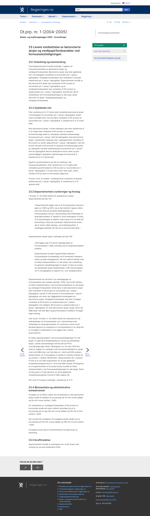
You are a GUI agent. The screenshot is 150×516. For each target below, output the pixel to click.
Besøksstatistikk (65, 504)
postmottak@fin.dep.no (109, 492)
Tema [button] (23, 16)
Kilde (118, 22)
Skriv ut (127, 22)
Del (110, 22)
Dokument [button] (37, 16)
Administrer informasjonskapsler (71, 494)
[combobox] (98, 9)
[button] (33, 22)
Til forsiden (98, 45)
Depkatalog (110, 496)
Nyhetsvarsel (64, 507)
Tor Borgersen (115, 486)
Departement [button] (68, 16)
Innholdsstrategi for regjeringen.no (72, 489)
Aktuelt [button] (52, 16)
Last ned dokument (102, 51)
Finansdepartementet (109, 33)
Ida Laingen (110, 489)
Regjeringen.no (42, 10)
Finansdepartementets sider (116, 482)
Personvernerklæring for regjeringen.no (74, 491)
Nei (37, 467)
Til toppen (56, 453)
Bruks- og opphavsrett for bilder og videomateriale (72, 500)
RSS (60, 509)
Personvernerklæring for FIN (106, 500)
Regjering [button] (86, 16)
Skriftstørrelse (116, 3)
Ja (25, 467)
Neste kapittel (87, 355)
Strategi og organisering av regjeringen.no (75, 486)
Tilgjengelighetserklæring (69, 497)
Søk (126, 9)
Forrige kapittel (22, 355)
